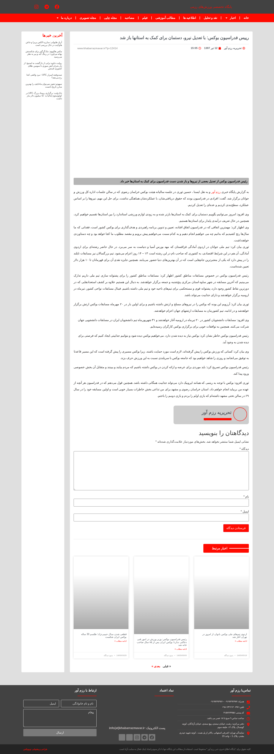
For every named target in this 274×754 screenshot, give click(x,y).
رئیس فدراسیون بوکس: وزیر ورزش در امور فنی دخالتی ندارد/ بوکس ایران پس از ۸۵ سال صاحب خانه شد (162, 642)
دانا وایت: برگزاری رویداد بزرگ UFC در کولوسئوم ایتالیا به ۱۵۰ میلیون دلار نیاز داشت (44, 96)
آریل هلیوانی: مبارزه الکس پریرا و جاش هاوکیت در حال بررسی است (44, 43)
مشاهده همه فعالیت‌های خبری (218, 419)
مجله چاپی (110, 17)
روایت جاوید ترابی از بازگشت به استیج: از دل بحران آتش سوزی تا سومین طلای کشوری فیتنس (43, 66)
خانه (246, 17)
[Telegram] (46, 7)
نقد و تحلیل (210, 17)
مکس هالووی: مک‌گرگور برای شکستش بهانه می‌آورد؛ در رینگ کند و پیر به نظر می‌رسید (44, 54)
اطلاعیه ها (189, 17)
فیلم (145, 17)
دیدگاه (244, 448)
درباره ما (66, 17)
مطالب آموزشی (165, 17)
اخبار (233, 17)
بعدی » (156, 666)
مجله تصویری (88, 17)
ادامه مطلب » (241, 641)
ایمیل (245, 511)
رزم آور (216, 191)
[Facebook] (57, 7)
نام (246, 496)
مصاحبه (129, 17)
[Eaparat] (26, 7)
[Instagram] (36, 7)
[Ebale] (122, 737)
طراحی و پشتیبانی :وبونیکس (35, 749)
